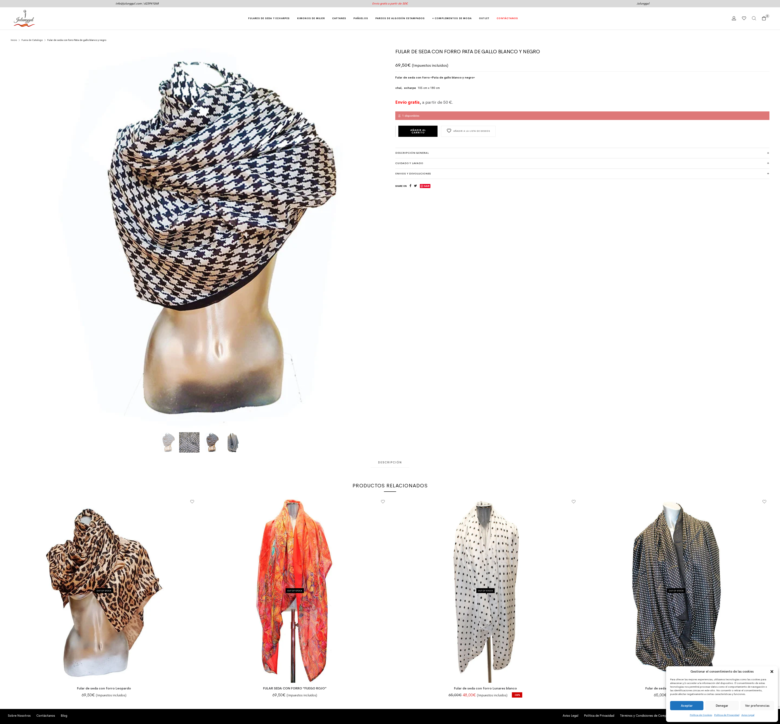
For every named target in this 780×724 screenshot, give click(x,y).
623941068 (151, 3)
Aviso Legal (747, 715)
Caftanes (339, 18)
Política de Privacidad (726, 715)
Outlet (484, 18)
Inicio (14, 40)
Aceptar (687, 706)
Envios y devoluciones (413, 173)
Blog (64, 716)
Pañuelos (360, 18)
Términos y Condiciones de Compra (645, 716)
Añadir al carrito (418, 131)
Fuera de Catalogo (32, 40)
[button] (772, 672)
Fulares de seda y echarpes (269, 18)
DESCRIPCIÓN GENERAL (412, 153)
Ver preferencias (757, 706)
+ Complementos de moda (452, 18)
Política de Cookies (701, 715)
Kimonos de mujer (311, 18)
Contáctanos (507, 18)
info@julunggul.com (129, 3)
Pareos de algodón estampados (400, 18)
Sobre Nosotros (19, 716)
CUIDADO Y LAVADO (409, 163)
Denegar (722, 706)
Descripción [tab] (390, 462)
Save (427, 185)
